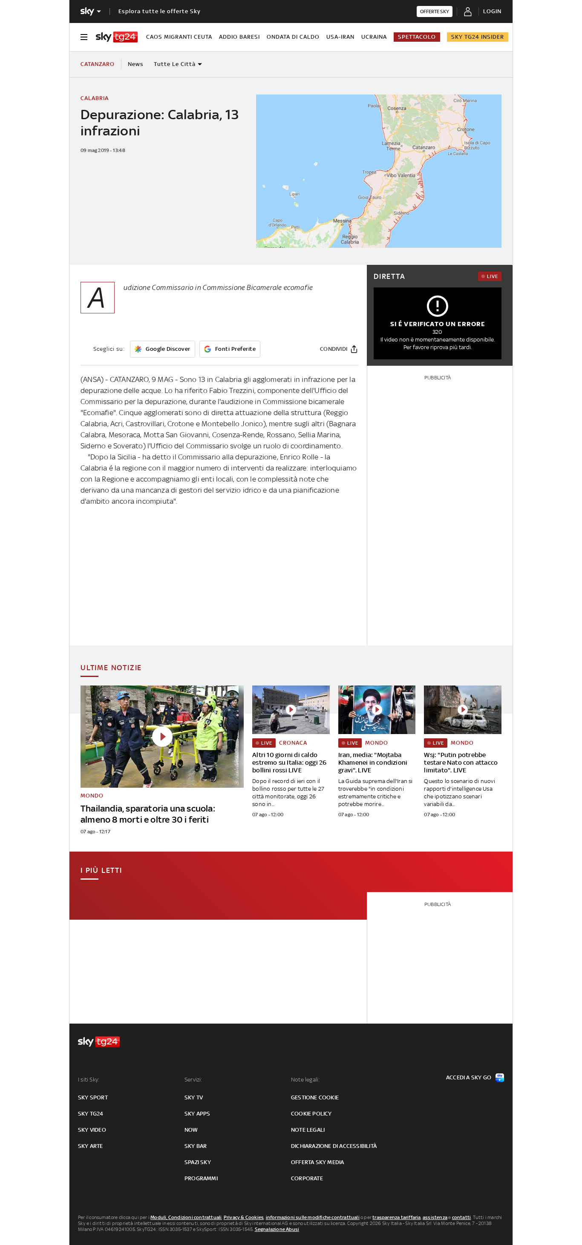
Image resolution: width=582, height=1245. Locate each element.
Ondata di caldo (293, 37)
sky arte (90, 1146)
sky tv (193, 1097)
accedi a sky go (468, 1077)
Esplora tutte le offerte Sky (159, 11)
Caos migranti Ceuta (179, 37)
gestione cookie (315, 1097)
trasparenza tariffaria (396, 1217)
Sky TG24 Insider (477, 37)
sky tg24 (91, 1113)
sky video (92, 1130)
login (492, 11)
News (136, 64)
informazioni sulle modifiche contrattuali (313, 1217)
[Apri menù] (84, 37)
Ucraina (374, 37)
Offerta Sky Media (317, 1162)
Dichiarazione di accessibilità (334, 1146)
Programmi (201, 1178)
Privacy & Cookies (244, 1217)
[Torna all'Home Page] (117, 37)
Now (191, 1130)
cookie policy (311, 1113)
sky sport (93, 1097)
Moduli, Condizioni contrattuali (186, 1217)
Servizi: (193, 1079)
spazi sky (197, 1162)
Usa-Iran (340, 37)
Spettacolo (417, 37)
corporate (307, 1178)
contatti (461, 1217)
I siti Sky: (88, 1079)
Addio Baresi (239, 37)
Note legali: (305, 1079)
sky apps (197, 1113)
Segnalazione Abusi (277, 1229)
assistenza (435, 1217)
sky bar (195, 1146)
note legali (308, 1130)
